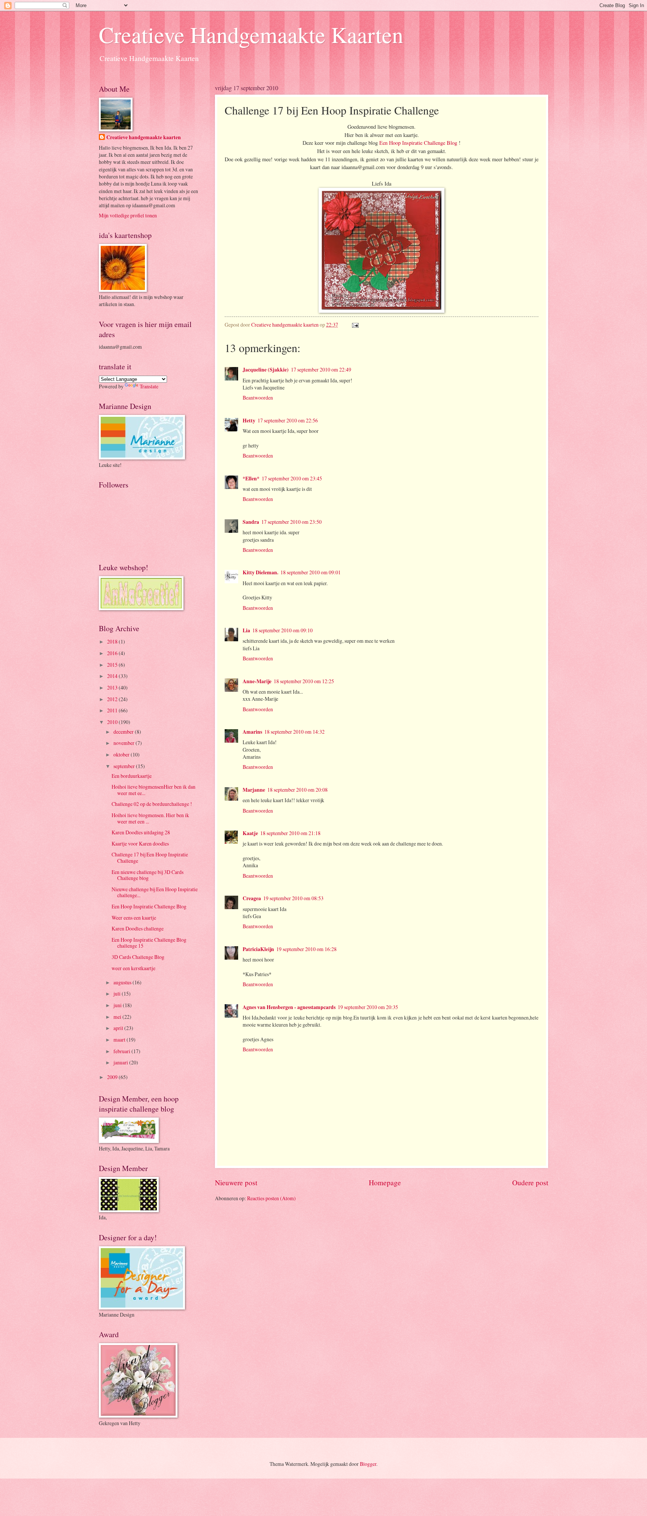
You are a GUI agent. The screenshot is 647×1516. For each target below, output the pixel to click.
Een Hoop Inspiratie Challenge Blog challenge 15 (149, 943)
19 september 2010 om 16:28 (306, 949)
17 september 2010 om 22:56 (288, 420)
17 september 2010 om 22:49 (321, 369)
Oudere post (530, 1182)
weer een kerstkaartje (133, 968)
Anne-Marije (257, 681)
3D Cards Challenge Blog (138, 956)
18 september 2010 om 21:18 (290, 833)
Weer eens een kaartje (134, 917)
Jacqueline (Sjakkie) (266, 369)
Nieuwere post (236, 1182)
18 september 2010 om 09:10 (282, 630)
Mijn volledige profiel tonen (128, 215)
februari (122, 1051)
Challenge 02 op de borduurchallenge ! (152, 803)
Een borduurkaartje (132, 775)
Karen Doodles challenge (138, 928)
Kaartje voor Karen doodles (140, 843)
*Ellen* (251, 478)
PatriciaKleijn (258, 949)
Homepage (385, 1182)
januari (121, 1062)
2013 (113, 687)
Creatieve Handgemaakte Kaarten (251, 34)
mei (117, 1016)
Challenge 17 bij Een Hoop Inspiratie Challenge (150, 857)
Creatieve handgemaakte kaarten (143, 137)
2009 (113, 1077)
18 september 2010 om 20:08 (297, 789)
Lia (246, 630)
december (124, 731)
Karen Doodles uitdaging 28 (141, 832)
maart (120, 1039)
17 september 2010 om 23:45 (292, 478)
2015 (113, 664)
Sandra (251, 522)
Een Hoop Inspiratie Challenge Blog (418, 142)
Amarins (252, 732)
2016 (113, 653)
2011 (113, 710)
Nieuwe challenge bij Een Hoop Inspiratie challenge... (155, 892)
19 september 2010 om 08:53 (293, 898)
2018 (113, 641)
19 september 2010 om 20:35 (368, 1007)
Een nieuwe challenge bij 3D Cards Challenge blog (147, 875)
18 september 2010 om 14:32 (294, 731)
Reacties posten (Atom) (271, 1198)
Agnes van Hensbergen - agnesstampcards (289, 1007)
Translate (149, 386)
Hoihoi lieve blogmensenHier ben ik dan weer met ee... (153, 790)
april (118, 1027)
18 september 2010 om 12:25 (304, 681)
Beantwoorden (258, 397)
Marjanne (254, 790)
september (124, 766)
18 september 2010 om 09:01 (310, 572)
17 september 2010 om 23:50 (291, 521)
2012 (113, 699)
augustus (123, 982)
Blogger (368, 1463)
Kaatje (250, 833)
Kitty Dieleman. (260, 572)
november (124, 742)
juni (118, 1005)
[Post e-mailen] (354, 324)
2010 (113, 721)
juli (117, 993)
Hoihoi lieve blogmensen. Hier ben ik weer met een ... (150, 818)
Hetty (249, 420)
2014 (113, 675)
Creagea (252, 898)
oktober (122, 754)
